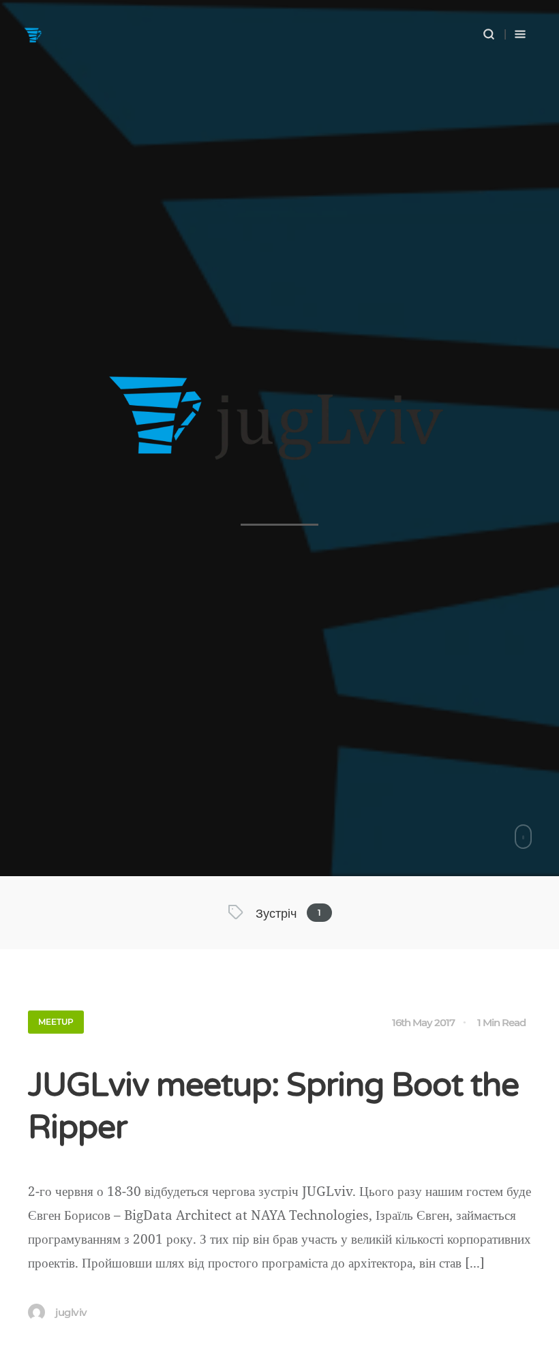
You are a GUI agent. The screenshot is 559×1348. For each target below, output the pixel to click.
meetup (56, 1022)
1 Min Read (501, 1022)
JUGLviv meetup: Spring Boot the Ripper (273, 1107)
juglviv (71, 1312)
